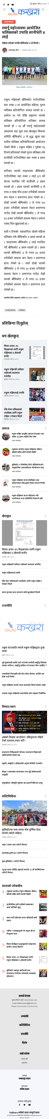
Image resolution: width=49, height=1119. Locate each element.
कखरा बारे (24, 1059)
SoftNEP (27, 1118)
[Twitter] (8, 5)
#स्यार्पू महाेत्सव (10, 310)
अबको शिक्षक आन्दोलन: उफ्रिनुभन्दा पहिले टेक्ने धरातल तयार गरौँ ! (22, 739)
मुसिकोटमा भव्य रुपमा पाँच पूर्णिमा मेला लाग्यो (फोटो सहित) (21, 831)
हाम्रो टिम (24, 1063)
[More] (45, 428)
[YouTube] (13, 5)
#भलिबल (22, 310)
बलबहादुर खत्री (13, 50)
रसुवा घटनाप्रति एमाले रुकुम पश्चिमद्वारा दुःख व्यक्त (23, 649)
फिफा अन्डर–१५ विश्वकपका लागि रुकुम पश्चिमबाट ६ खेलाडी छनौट (21, 551)
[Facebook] (4, 5)
